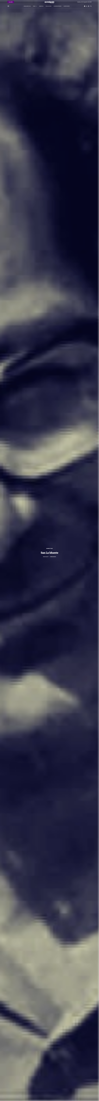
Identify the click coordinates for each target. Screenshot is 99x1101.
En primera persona (57, 6)
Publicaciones (48, 6)
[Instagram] (88, 6)
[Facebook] (84, 6)
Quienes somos (67, 6)
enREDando (53, 556)
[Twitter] (86, 6)
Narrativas (41, 6)
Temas (34, 6)
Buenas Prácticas (27, 6)
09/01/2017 (46, 556)
